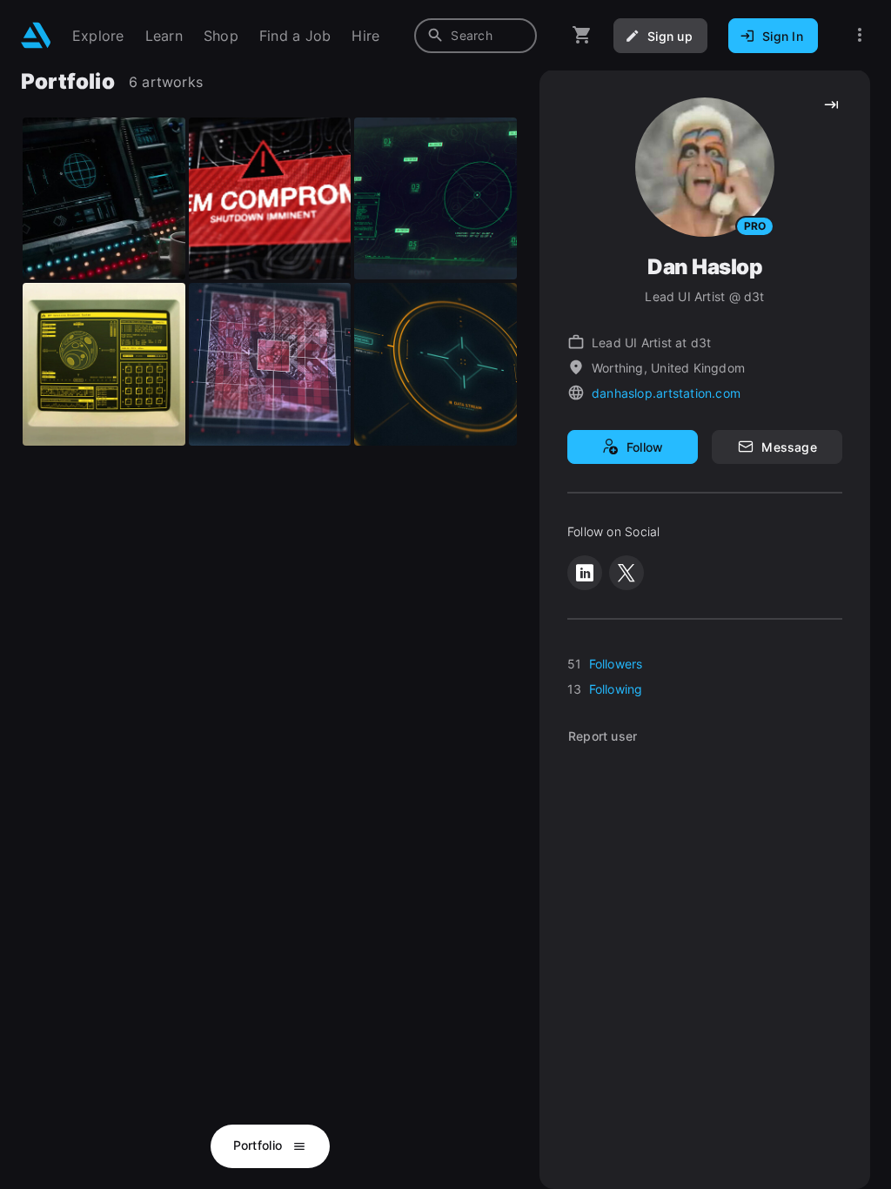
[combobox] (475, 35)
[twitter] (626, 572)
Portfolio (259, 1145)
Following (616, 689)
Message (788, 447)
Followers (616, 663)
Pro (755, 225)
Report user (602, 736)
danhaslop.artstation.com (666, 393)
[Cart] (582, 35)
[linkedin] (584, 572)
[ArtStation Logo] (36, 35)
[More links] (859, 35)
